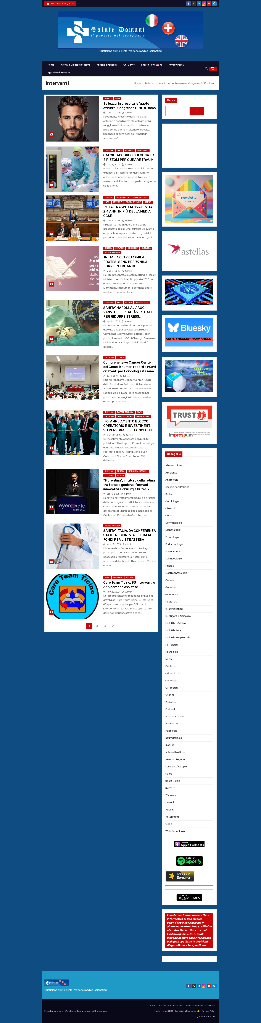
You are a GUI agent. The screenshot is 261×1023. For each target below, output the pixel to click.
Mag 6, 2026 (114, 220)
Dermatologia (173, 523)
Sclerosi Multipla (175, 752)
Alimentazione (173, 465)
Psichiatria (171, 723)
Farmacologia (173, 558)
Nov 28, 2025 (114, 544)
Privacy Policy (176, 64)
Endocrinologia (174, 544)
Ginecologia (133, 248)
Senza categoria (175, 759)
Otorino (169, 695)
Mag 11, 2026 (114, 164)
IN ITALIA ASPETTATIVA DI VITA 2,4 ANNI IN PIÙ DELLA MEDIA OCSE (127, 211)
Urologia (170, 802)
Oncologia (117, 202)
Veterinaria (172, 816)
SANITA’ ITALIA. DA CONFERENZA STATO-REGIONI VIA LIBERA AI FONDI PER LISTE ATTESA (129, 535)
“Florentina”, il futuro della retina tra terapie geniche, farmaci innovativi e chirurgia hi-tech (129, 484)
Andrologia (171, 480)
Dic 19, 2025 (113, 493)
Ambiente (171, 472)
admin (128, 112)
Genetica (120, 471)
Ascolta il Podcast (107, 64)
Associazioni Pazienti (177, 487)
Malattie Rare (173, 630)
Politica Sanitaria (133, 202)
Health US (171, 601)
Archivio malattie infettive (75, 64)
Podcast (170, 709)
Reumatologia (173, 738)
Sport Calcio (142, 150)
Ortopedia (129, 150)
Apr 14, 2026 (114, 321)
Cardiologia (172, 501)
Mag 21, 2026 (114, 112)
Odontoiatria (172, 673)
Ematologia (172, 537)
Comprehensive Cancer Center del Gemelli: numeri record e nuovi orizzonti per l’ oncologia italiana (129, 366)
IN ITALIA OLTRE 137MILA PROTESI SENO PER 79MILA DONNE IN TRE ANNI (125, 261)
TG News (170, 795)
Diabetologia (172, 530)
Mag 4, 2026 (114, 270)
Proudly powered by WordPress (60, 1011)
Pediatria (170, 702)
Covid (168, 515)
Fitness (169, 566)
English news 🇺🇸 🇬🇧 (151, 64)
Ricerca (148, 202)
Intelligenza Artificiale (137, 471)
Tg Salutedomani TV (59, 72)
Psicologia (117, 578)
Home (51, 64)
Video (168, 824)
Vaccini (169, 809)
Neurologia (171, 652)
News (117, 98)
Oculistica (109, 475)
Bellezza (108, 98)
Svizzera (129, 578)
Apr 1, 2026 (113, 376)
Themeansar (100, 1011)
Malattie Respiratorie (177, 637)
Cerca (171, 100)
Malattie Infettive (140, 198)
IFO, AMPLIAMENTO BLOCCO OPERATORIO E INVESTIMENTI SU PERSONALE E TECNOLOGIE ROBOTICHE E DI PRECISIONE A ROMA (128, 430)
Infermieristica (122, 198)
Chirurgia (109, 150)
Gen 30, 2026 (114, 435)
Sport (168, 773)
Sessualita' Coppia (176, 766)
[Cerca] (197, 111)
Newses (88, 1011)
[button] (206, 68)
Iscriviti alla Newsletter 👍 (187, 1011)
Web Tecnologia (142, 303)
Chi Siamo (129, 64)
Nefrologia (171, 644)
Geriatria (109, 198)
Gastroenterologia (125, 412)
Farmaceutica (173, 551)
